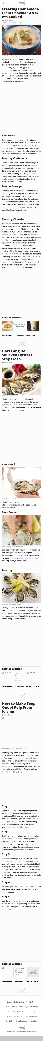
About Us (11, 1011)
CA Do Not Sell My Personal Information (21, 1021)
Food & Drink (31, 1002)
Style (26, 1007)
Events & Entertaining (15, 1002)
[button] (4, 3)
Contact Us (30, 1011)
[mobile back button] (4, 3)
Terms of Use (19, 1016)
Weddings (34, 1007)
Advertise (20, 1011)
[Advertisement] (21, 110)
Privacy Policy (31, 1016)
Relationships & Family (13, 1007)
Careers (9, 1016)
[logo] (21, 3)
